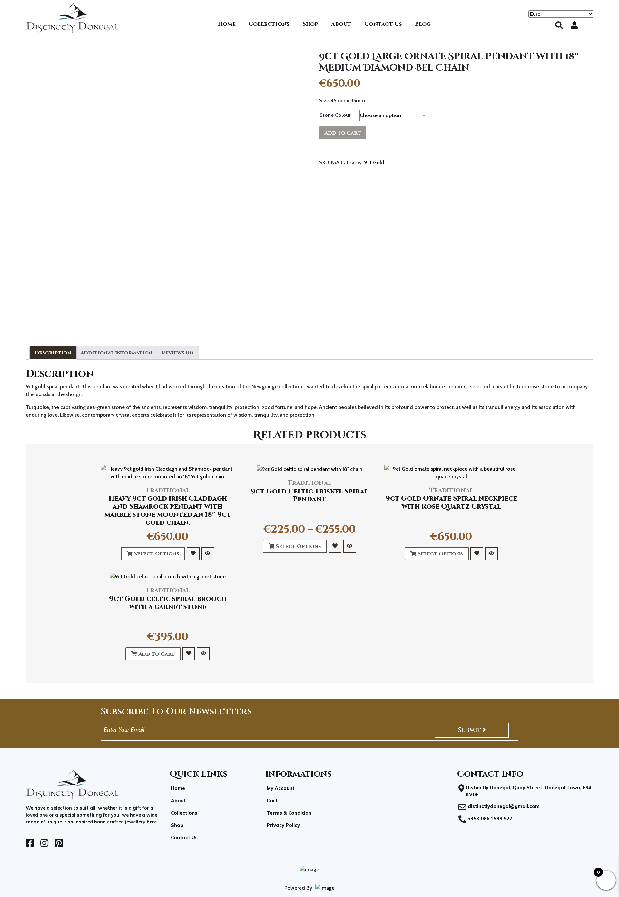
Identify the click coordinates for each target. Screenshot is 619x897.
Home (178, 788)
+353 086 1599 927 (490, 819)
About (178, 800)
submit (470, 730)
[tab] (53, 353)
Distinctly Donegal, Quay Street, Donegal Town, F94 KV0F (528, 791)
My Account (281, 788)
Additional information (116, 352)
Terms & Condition (289, 813)
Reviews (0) (177, 352)
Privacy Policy (283, 825)
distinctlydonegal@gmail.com (504, 806)
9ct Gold (374, 162)
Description (53, 352)
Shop (177, 825)
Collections (184, 813)
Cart (272, 800)
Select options (156, 553)
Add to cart (342, 132)
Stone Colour (334, 115)
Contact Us (184, 838)
